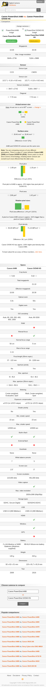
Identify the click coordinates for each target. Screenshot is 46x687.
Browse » (40, 1)
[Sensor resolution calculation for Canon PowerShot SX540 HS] (39, 88)
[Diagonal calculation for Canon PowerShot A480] (8, 97)
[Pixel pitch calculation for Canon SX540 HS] (37, 167)
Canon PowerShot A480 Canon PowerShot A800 (20, 622)
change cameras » (23, 26)
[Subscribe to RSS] (22, 679)
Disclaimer (16, 675)
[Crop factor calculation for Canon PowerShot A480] (10, 276)
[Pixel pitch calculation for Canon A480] (9, 167)
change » (37, 107)
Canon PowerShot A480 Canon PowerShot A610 (20, 661)
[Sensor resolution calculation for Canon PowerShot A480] (7, 88)
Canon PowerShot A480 (11, 36)
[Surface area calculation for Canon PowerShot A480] (12, 134)
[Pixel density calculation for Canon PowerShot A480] (6, 228)
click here (38, 252)
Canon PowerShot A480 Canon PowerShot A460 (20, 637)
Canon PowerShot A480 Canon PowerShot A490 (20, 617)
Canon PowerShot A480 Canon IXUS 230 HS (19, 666)
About (9, 675)
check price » (11, 41)
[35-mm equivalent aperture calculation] (7, 385)
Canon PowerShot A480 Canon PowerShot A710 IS (21, 656)
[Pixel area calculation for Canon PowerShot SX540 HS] (38, 195)
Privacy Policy (27, 675)
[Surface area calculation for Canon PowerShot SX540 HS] (34, 134)
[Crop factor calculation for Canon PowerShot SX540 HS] (36, 276)
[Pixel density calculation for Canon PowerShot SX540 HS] (40, 228)
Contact (36, 675)
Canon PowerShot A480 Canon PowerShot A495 (20, 651)
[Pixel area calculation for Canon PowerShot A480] (8, 195)
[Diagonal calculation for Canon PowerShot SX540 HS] (38, 97)
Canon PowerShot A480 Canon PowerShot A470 (20, 627)
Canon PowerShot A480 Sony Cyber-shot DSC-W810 (22, 646)
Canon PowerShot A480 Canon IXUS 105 (18, 641)
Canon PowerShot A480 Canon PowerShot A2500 (21, 632)
